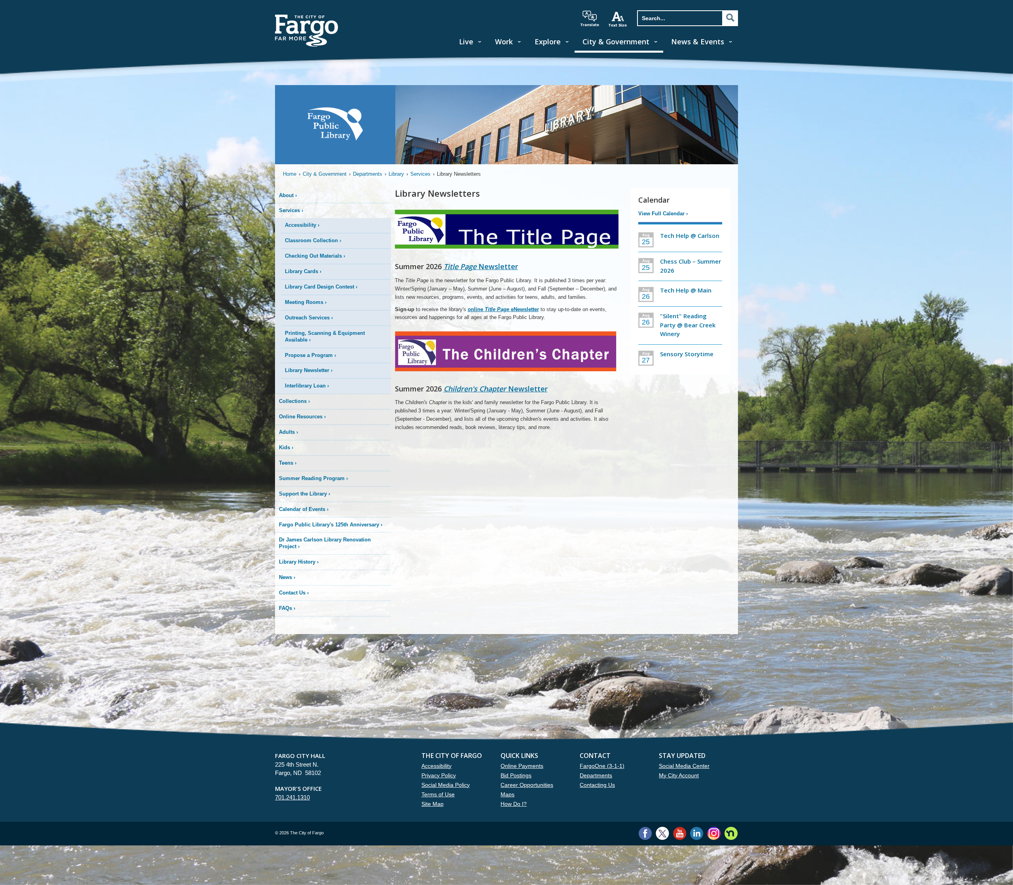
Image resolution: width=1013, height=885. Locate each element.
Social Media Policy (445, 785)
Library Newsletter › (308, 370)
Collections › (294, 401)
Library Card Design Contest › (321, 287)
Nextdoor (731, 833)
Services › (291, 210)
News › (287, 577)
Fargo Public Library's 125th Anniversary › (330, 525)
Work (504, 41)
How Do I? (514, 804)
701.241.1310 (292, 797)
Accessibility (436, 766)
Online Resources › (302, 417)
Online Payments (522, 766)
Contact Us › (294, 593)
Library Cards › (303, 271)
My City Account (679, 775)
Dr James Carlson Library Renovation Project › (325, 543)
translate (589, 19)
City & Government (615, 41)
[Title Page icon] (506, 233)
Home (289, 174)
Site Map (432, 804)
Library (396, 174)
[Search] (730, 17)
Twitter (662, 833)
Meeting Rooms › (305, 302)
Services (420, 174)
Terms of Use (438, 794)
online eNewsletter (503, 309)
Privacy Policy (438, 775)
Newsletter (481, 266)
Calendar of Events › (303, 509)
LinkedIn (696, 833)
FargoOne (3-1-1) (602, 766)
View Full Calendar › (663, 214)
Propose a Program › (310, 355)
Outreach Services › (309, 318)
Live (466, 41)
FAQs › (287, 608)
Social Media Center (684, 766)
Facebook (645, 833)
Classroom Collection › (313, 240)
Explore (548, 41)
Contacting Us (597, 785)
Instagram (713, 833)
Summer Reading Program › (313, 478)
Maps (507, 794)
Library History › (299, 562)
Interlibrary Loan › (307, 386)
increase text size (618, 19)
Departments (367, 174)
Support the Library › (304, 494)
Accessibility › (302, 225)
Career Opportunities (527, 785)
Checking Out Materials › (315, 256)
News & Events (697, 41)
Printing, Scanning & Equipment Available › (325, 336)
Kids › (286, 447)
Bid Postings (516, 775)
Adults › (288, 432)
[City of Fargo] (306, 17)
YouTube (679, 833)
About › (288, 195)
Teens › (287, 463)
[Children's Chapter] (506, 355)
